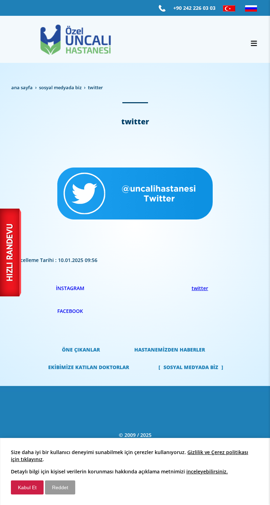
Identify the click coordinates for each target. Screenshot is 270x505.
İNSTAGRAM (70, 288)
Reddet (60, 487)
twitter (200, 288)
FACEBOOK (70, 311)
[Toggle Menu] (253, 43)
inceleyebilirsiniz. (207, 471)
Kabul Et (27, 487)
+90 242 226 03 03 (194, 8)
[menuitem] (81, 350)
